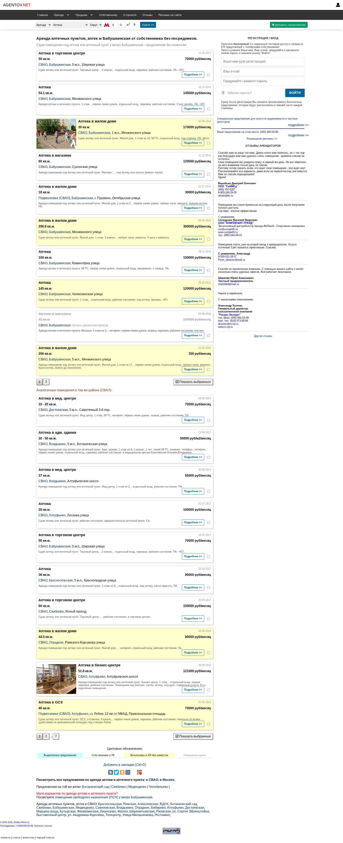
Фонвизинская (87, 811)
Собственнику (108, 14)
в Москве (167, 779)
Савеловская (105, 807)
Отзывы (147, 14)
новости (5, 837)
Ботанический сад (95, 786)
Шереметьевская (142, 811)
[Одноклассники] (122, 772)
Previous (41, 679)
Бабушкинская (59, 64)
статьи (16, 837)
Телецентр (113, 815)
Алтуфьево (57, 515)
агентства (28, 837)
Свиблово (56, 611)
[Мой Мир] (127, 772)
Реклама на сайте (170, 14)
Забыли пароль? (239, 92)
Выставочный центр (51, 815)
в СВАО (152, 779)
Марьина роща (47, 811)
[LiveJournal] (133, 772)
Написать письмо (43, 826)
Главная (42, 14)
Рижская (129, 804)
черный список (45, 837)
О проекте (130, 14)
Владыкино (57, 444)
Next (71, 679)
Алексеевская (148, 804)
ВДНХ (164, 804)
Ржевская (163, 811)
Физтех (123, 811)
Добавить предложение (290, 24)
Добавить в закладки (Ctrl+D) (125, 764)
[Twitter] (116, 772)
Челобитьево (158, 786)
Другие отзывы (263, 335)
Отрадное (56, 642)
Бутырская (68, 811)
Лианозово (108, 811)
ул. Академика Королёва (86, 815)
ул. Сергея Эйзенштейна (190, 811)
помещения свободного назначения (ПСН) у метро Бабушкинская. (104, 797)
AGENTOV (17, 5)
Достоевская (58, 409)
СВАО (43, 64)
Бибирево (158, 807)
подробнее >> (298, 125)
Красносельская (61, 580)
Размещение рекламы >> (262, 138)
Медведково (137, 786)
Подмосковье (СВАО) (54, 198)
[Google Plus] (139, 772)
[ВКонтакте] (110, 772)
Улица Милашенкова (137, 815)
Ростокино (162, 815)
